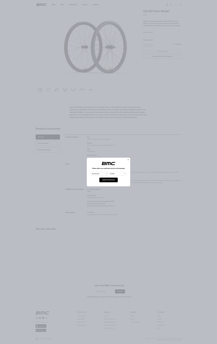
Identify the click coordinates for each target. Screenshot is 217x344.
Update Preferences (108, 180)
